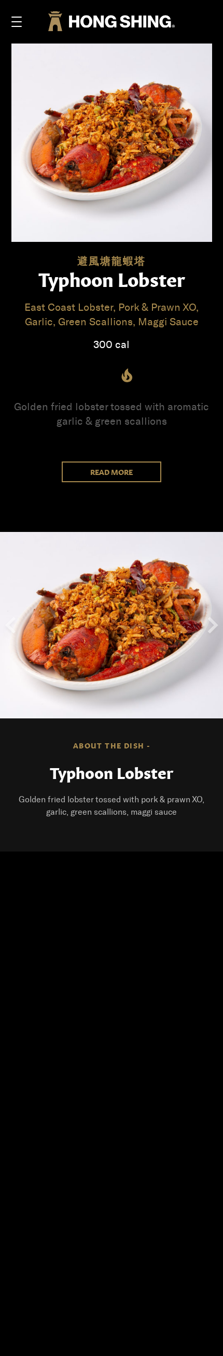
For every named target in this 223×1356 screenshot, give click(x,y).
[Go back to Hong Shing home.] (111, 22)
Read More (111, 472)
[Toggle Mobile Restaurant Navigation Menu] (16, 22)
